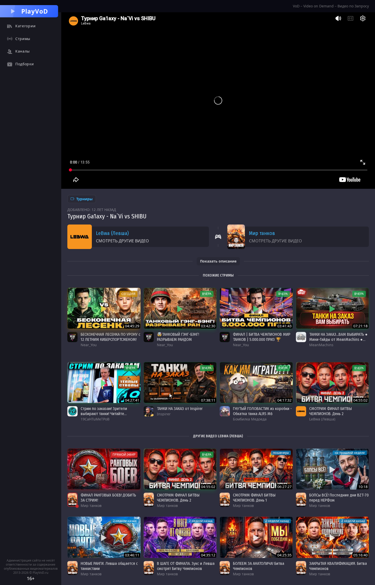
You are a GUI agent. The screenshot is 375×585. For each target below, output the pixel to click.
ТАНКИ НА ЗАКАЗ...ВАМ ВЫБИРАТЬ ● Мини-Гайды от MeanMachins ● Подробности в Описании (338, 339)
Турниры (84, 198)
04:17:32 (284, 400)
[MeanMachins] (301, 337)
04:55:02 (360, 400)
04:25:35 (284, 555)
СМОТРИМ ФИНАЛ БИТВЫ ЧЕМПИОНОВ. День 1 (254, 498)
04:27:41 (132, 400)
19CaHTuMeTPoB (95, 419)
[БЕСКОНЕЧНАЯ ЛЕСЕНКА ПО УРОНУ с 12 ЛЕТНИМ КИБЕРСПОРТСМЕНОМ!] (104, 308)
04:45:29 (132, 325)
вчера (206, 294)
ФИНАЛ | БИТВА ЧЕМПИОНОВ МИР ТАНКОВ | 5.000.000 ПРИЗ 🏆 (261, 337)
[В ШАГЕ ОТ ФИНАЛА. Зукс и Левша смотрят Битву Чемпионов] (180, 537)
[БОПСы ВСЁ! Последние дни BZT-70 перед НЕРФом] (332, 469)
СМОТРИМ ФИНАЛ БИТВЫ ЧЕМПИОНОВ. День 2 (330, 411)
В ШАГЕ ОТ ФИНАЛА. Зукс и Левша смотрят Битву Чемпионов (186, 566)
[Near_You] (72, 337)
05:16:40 (360, 555)
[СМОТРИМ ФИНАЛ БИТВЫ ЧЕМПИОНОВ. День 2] (332, 382)
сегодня (128, 294)
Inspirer (164, 414)
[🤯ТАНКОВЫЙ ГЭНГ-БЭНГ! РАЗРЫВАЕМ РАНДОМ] (180, 308)
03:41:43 (284, 325)
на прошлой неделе (350, 453)
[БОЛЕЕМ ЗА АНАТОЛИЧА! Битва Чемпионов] (256, 537)
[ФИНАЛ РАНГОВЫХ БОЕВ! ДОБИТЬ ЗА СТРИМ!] (104, 469)
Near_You (89, 344)
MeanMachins (321, 344)
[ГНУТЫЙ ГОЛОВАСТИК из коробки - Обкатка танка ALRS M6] (256, 382)
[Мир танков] (72, 499)
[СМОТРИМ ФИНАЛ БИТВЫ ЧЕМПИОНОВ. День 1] (256, 469)
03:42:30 (208, 325)
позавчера (281, 453)
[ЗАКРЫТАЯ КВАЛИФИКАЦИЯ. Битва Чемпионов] (332, 537)
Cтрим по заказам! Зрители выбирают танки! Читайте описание (104, 413)
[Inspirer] (149, 411)
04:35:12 (208, 555)
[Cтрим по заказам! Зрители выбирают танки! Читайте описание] (104, 382)
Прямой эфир (123, 454)
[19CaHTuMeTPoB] (72, 411)
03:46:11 (132, 555)
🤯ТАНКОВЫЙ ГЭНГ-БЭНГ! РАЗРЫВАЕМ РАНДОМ (178, 337)
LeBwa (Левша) (112, 233)
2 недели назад (124, 521)
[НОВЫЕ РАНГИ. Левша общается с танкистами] (104, 537)
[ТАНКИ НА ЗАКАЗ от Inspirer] (180, 382)
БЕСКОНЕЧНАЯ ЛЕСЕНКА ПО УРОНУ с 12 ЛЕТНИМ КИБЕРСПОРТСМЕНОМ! (110, 337)
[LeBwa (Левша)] (301, 411)
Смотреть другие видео (122, 241)
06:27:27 (284, 486)
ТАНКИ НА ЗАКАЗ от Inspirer (180, 408)
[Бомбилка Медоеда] (225, 411)
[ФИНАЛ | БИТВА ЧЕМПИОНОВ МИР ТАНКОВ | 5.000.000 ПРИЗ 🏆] (256, 308)
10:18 (363, 486)
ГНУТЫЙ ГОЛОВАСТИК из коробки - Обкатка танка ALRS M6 (262, 411)
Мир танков (262, 233)
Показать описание (218, 261)
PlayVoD (34, 11)
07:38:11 (208, 400)
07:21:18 (360, 325)
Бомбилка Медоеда (250, 419)
